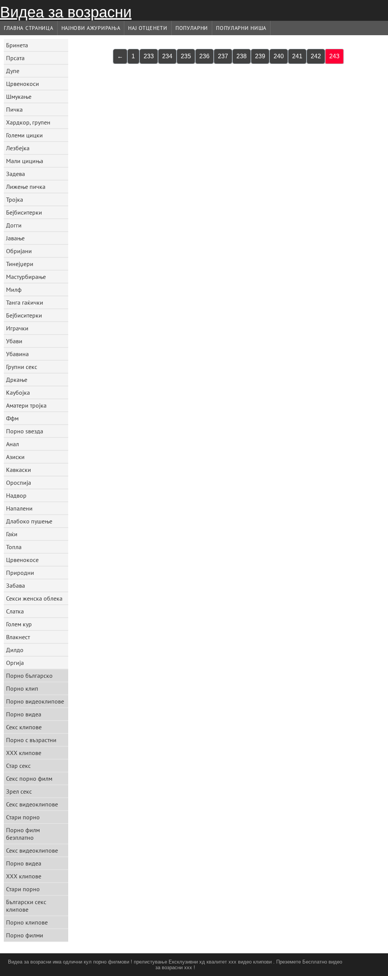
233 (149, 56)
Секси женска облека (34, 598)
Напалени (19, 508)
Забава (15, 585)
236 (204, 56)
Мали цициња (24, 161)
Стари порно (23, 817)
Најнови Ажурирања (90, 28)
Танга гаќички (24, 302)
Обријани (19, 251)
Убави (14, 341)
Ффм (12, 418)
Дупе (12, 71)
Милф (14, 289)
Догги (14, 225)
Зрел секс (19, 791)
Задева (15, 173)
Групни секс (21, 366)
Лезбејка (18, 148)
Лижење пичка (25, 186)
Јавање (15, 238)
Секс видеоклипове (32, 804)
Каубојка (18, 392)
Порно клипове (27, 922)
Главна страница (28, 28)
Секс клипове (24, 727)
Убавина (17, 354)
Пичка (14, 109)
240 (279, 56)
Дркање (16, 379)
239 (260, 56)
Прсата (15, 58)
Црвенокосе (22, 559)
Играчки (17, 328)
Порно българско (29, 675)
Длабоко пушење (29, 521)
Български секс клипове (26, 905)
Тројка (14, 199)
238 (241, 56)
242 (316, 56)
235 (186, 56)
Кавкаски (18, 469)
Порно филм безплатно (23, 833)
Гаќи (11, 534)
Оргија (15, 662)
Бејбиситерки (24, 212)
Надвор (16, 495)
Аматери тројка (26, 405)
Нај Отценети (147, 28)
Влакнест (18, 637)
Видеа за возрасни (65, 12)
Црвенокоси (22, 83)
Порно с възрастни (31, 740)
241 (297, 56)
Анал (12, 444)
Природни (20, 572)
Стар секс (18, 765)
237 (223, 56)
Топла (14, 547)
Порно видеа (23, 714)
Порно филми (24, 935)
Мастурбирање (26, 276)
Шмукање (18, 96)
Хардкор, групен (28, 122)
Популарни (191, 28)
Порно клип (22, 688)
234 (167, 56)
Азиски (15, 457)
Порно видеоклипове (35, 701)
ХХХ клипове (23, 753)
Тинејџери (19, 264)
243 (334, 56)
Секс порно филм (29, 778)
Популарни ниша (241, 28)
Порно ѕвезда (24, 431)
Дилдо (14, 650)
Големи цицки (24, 135)
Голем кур (19, 624)
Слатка (15, 611)
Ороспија (18, 482)
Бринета (17, 45)
